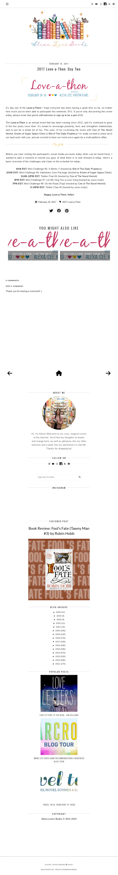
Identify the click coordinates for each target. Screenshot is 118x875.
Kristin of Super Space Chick (30, 133)
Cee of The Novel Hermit (83, 176)
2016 (58, 645)
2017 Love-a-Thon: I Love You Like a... (33, 253)
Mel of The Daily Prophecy (63, 133)
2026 (58, 612)
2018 (58, 638)
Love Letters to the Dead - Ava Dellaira (59, 715)
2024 (59, 616)
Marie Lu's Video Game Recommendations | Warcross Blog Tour (59, 760)
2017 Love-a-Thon (71, 202)
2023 (59, 620)
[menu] (7, 4)
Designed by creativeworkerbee (59, 869)
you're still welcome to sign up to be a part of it (57, 115)
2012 (58, 660)
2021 (58, 627)
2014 (58, 653)
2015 (58, 649)
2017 (58, 642)
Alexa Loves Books (55, 864)
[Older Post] (108, 373)
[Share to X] (51, 210)
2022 (58, 623)
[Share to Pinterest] (66, 210)
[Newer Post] (10, 373)
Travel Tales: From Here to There (59, 804)
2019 (58, 634)
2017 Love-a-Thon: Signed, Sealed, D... (85, 253)
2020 (58, 631)
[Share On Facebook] (58, 210)
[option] (33, 247)
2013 (58, 656)
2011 (58, 664)
